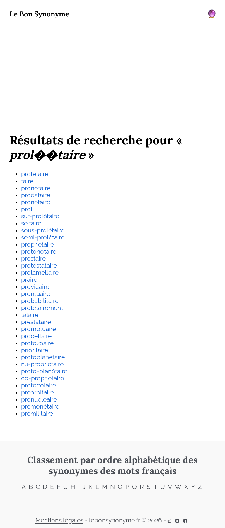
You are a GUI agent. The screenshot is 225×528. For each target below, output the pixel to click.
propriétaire (37, 244)
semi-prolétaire (42, 237)
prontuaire (35, 293)
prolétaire (34, 174)
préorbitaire (37, 392)
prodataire (35, 195)
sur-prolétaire (40, 216)
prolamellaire (40, 272)
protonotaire (38, 251)
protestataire (39, 265)
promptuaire (38, 329)
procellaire (36, 336)
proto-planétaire (44, 371)
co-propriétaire (42, 378)
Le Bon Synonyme (39, 13)
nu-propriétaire (42, 364)
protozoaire (37, 343)
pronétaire (35, 202)
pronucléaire (39, 399)
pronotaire (35, 188)
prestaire (33, 258)
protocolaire (38, 385)
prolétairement (42, 307)
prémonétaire (40, 406)
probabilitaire (40, 300)
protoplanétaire (43, 357)
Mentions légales (59, 520)
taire (27, 181)
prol (27, 209)
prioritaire (34, 350)
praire (29, 279)
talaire (29, 314)
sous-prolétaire (42, 230)
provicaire (35, 286)
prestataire (36, 321)
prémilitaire (37, 413)
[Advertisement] (112, 74)
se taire (31, 223)
